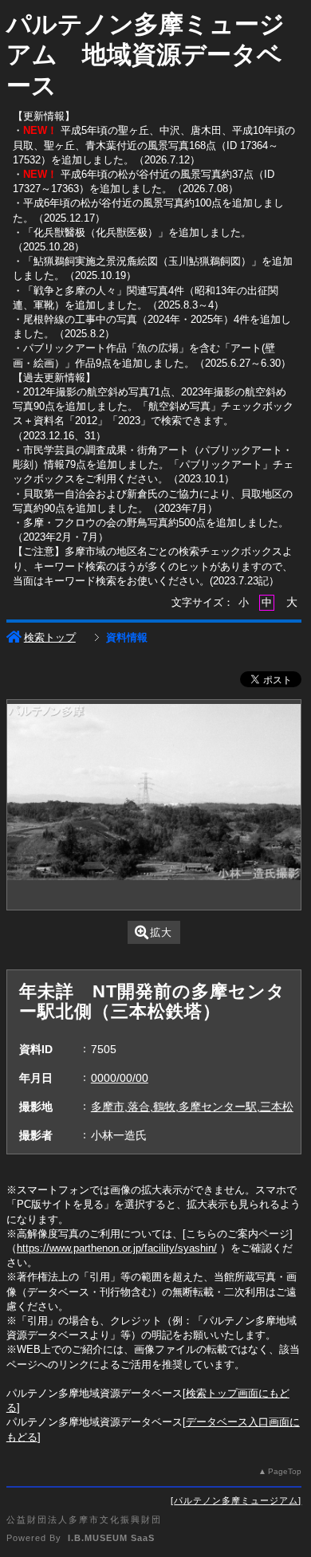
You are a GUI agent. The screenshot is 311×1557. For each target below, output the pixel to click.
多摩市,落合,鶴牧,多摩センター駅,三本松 (192, 1106)
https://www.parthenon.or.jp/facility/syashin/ (117, 1248)
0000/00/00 (119, 1077)
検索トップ (50, 637)
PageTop (284, 1471)
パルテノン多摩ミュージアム (236, 1500)
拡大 (161, 932)
